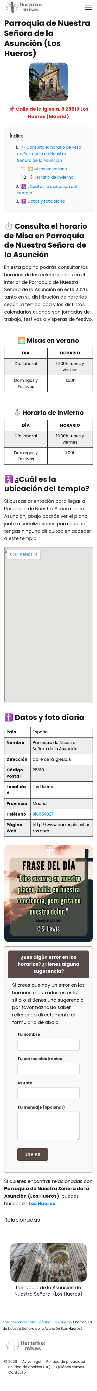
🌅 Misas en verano (47, 169)
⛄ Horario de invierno (51, 177)
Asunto (24, 1083)
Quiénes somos (70, 1367)
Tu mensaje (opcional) (41, 1107)
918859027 (43, 814)
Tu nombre (28, 1034)
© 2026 (10, 1361)
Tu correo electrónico (39, 1058)
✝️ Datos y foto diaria (43, 201)
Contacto (17, 1372)
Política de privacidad (65, 1361)
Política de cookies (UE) (29, 1367)
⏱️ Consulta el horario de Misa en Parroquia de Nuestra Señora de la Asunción (49, 153)
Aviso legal (31, 1361)
